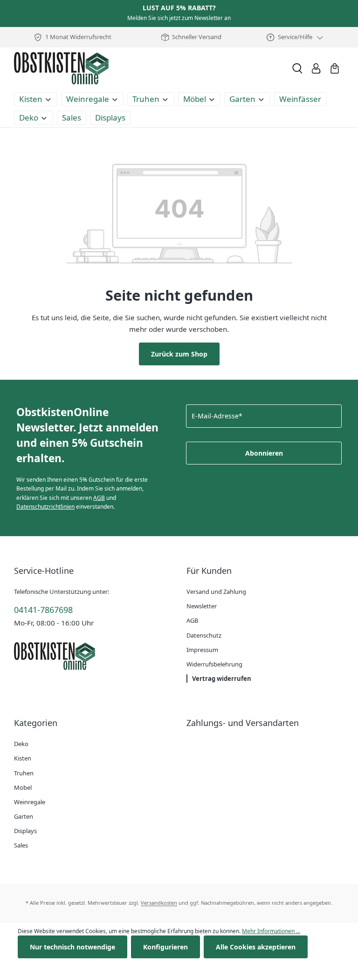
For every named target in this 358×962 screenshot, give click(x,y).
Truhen (24, 773)
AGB (99, 498)
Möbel (23, 787)
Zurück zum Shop (179, 354)
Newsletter (201, 606)
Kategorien (35, 722)
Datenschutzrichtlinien (45, 507)
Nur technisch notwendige (72, 946)
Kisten (22, 758)
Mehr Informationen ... (271, 931)
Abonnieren (264, 453)
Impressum (202, 650)
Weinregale (29, 802)
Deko (21, 744)
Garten (23, 816)
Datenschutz (203, 635)
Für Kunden (209, 570)
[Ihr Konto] (316, 68)
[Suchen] (297, 68)
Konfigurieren (165, 946)
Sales (21, 845)
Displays (25, 831)
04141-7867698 (43, 609)
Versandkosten (159, 902)
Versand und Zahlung (216, 591)
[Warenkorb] (334, 68)
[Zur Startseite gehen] (61, 68)
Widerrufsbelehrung (214, 664)
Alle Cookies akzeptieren (256, 946)
